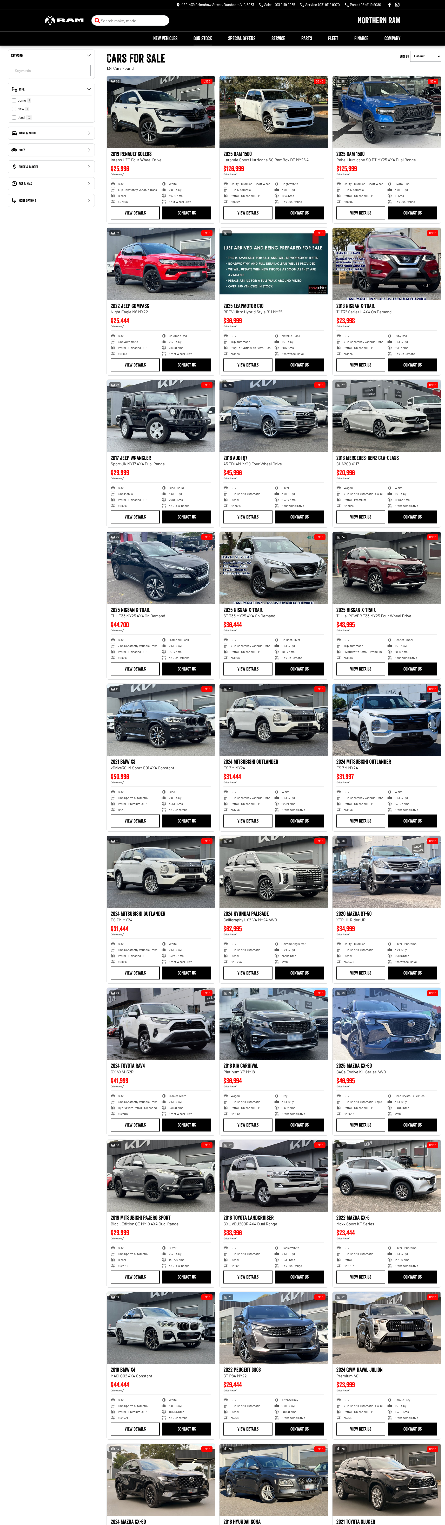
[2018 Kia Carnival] (274, 1024)
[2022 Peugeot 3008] (274, 1328)
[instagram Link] (397, 5)
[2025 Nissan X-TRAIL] (161, 568)
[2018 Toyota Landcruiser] (274, 1176)
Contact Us (187, 213)
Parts (306, 38)
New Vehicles (165, 38)
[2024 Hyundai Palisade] (274, 872)
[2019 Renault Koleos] (161, 112)
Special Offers (241, 38)
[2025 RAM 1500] (274, 112)
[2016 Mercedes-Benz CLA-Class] (387, 416)
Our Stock (203, 38)
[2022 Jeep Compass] (161, 264)
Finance (361, 38)
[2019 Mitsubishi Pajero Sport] (161, 1176)
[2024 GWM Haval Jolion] (387, 1328)
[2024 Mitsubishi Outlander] (274, 720)
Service (278, 38)
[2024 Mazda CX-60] (161, 1480)
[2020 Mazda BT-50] (387, 872)
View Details (135, 213)
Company (392, 38)
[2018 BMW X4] (161, 1328)
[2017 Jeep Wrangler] (161, 416)
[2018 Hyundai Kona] (274, 1480)
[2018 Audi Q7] (274, 416)
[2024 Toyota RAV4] (161, 1024)
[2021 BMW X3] (161, 720)
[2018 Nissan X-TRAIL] (387, 264)
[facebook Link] (389, 5)
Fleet (333, 38)
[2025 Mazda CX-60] (387, 1024)
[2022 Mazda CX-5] (387, 1176)
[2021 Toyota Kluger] (387, 1480)
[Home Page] (64, 20)
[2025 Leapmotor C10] (274, 264)
